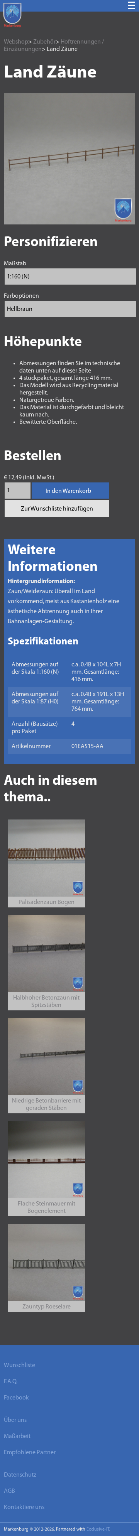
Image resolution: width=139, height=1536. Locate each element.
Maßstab (15, 264)
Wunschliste (19, 1365)
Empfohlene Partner (30, 1453)
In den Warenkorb (68, 491)
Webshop (16, 42)
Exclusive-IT (97, 1529)
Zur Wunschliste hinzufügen (57, 509)
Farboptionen (21, 296)
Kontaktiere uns (24, 1507)
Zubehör (44, 42)
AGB (9, 1491)
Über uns (15, 1420)
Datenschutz (20, 1475)
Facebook (16, 1398)
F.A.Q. (10, 1382)
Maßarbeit (17, 1436)
